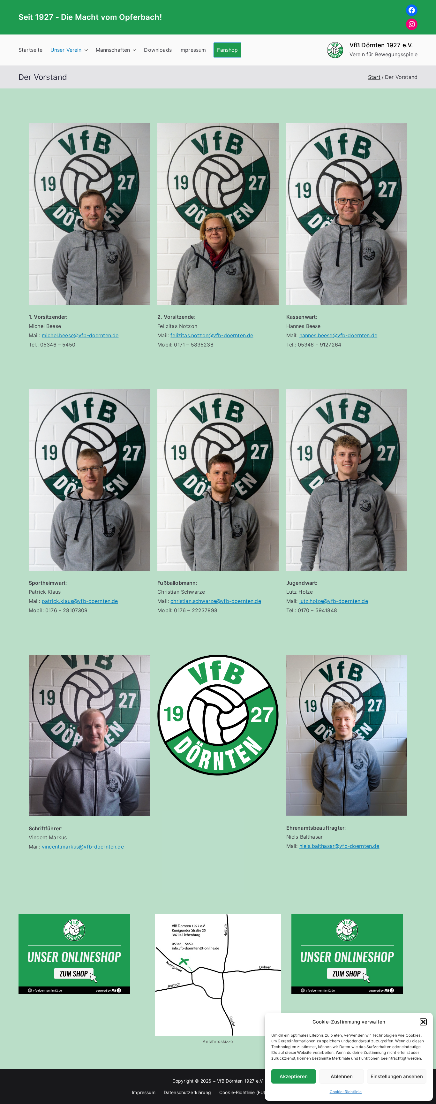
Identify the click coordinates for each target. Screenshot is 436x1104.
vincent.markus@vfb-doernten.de (83, 846)
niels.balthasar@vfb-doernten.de (339, 846)
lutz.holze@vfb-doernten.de (333, 601)
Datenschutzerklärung (187, 1092)
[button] (423, 1022)
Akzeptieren (294, 1076)
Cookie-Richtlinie (346, 1091)
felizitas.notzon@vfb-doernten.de (211, 335)
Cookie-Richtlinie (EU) (242, 1092)
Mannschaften (113, 50)
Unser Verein (66, 50)
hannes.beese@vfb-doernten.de (338, 335)
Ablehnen (342, 1076)
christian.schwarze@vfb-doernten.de (215, 601)
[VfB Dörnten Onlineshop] (74, 953)
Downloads (157, 50)
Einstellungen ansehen (397, 1076)
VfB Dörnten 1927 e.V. (381, 45)
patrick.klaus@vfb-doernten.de (80, 601)
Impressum (192, 50)
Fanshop (227, 50)
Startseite (31, 50)
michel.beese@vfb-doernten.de (80, 335)
